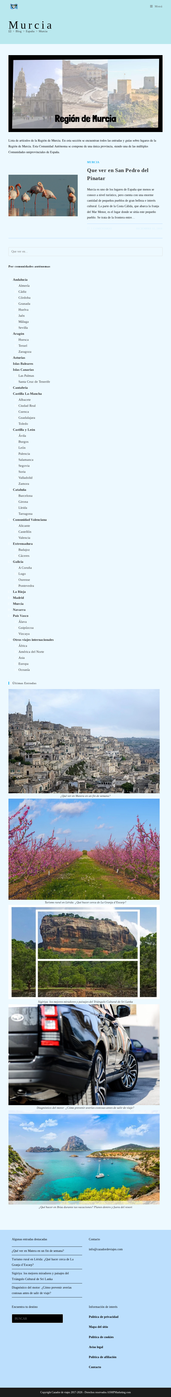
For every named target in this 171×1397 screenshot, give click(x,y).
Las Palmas (26, 375)
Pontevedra (26, 585)
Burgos (23, 441)
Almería (24, 285)
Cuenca (23, 411)
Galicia (18, 561)
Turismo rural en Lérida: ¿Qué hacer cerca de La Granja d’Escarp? (85, 902)
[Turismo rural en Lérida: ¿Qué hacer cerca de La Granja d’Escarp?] (83, 849)
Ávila (22, 435)
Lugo (22, 573)
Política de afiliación (102, 1357)
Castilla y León (24, 429)
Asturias (19, 357)
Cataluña (19, 489)
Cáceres (23, 555)
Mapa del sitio (98, 1327)
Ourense (24, 579)
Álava (22, 621)
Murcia (43, 31)
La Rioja (19, 591)
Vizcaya (24, 633)
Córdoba (24, 297)
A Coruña (25, 567)
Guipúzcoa (26, 627)
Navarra (19, 609)
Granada (24, 303)
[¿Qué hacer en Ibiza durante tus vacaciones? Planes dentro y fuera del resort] (83, 1157)
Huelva (23, 309)
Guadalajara (26, 417)
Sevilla (23, 327)
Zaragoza (24, 351)
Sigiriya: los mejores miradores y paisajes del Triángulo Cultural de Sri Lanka (85, 1001)
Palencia (24, 453)
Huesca (23, 339)
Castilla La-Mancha (27, 393)
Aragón (18, 333)
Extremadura (23, 543)
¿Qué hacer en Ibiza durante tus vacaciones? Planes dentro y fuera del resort (85, 1207)
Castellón (24, 531)
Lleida (22, 507)
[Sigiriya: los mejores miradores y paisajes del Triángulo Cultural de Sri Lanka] (83, 952)
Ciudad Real (27, 405)
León (22, 447)
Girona (23, 501)
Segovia (24, 465)
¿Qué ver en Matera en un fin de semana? (85, 796)
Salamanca (25, 459)
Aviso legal (96, 1347)
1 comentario (101, 228)
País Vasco (20, 615)
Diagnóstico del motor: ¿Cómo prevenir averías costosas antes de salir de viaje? (85, 1107)
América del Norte (31, 651)
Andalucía (20, 279)
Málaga (23, 321)
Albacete (24, 399)
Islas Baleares (23, 363)
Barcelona (25, 495)
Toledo (23, 423)
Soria (22, 471)
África (22, 645)
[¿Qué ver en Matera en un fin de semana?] (83, 741)
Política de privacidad (103, 1317)
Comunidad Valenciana (30, 519)
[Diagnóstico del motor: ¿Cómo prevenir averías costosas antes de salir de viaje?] (83, 1054)
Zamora (23, 483)
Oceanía (24, 669)
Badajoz (24, 549)
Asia (21, 657)
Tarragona (25, 513)
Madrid (18, 597)
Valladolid (25, 477)
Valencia (24, 537)
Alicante (24, 525)
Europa (23, 663)
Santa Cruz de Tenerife (34, 381)
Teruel (22, 345)
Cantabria (20, 387)
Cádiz (22, 291)
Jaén (21, 315)
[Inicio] (9, 31)
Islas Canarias (23, 369)
